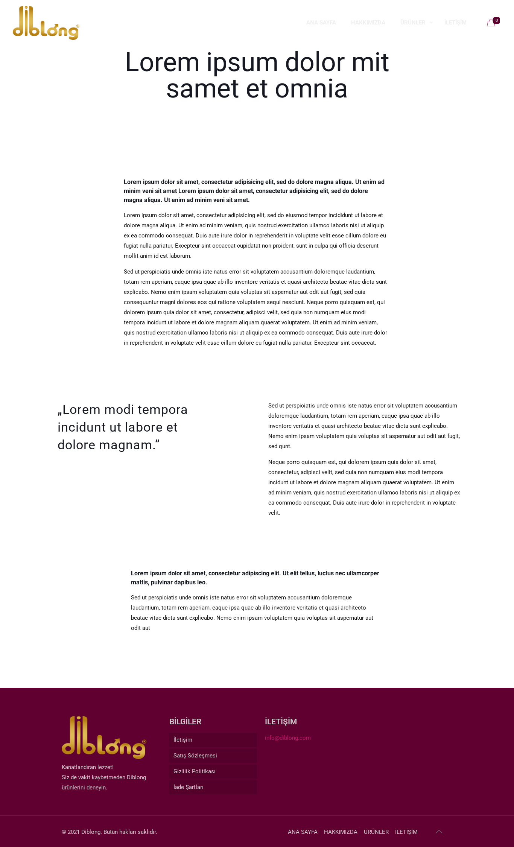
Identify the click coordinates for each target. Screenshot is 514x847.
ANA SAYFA (303, 832)
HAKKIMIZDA (340, 832)
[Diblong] (46, 22)
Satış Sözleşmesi (195, 755)
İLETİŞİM (406, 832)
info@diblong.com (288, 737)
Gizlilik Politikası (194, 771)
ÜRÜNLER (376, 832)
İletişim (182, 739)
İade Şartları (188, 787)
